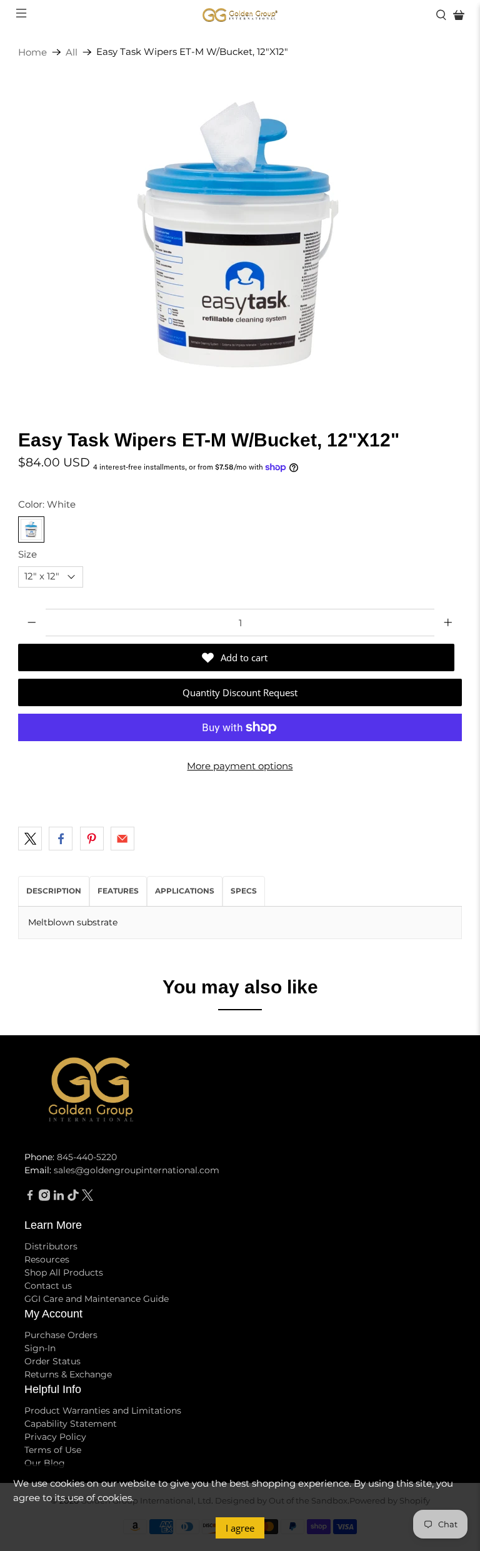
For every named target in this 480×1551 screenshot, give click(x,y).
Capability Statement (70, 1423)
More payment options (239, 766)
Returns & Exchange (68, 1374)
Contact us (48, 1285)
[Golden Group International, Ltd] (240, 15)
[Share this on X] (30, 838)
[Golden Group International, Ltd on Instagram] (44, 1197)
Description (53, 890)
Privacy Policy (55, 1436)
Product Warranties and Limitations (102, 1410)
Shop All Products (63, 1272)
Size (27, 554)
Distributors (51, 1246)
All (72, 52)
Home (32, 52)
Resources (46, 1259)
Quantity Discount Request (240, 692)
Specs (244, 890)
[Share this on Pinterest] (92, 838)
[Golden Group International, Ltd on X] (87, 1197)
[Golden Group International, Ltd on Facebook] (30, 1197)
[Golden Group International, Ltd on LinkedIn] (58, 1197)
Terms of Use (52, 1449)
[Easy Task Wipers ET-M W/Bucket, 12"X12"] (240, 236)
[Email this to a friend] (122, 838)
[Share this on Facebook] (60, 838)
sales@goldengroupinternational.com (136, 1170)
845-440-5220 (87, 1157)
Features (118, 890)
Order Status (52, 1361)
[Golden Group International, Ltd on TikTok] (73, 1197)
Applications (184, 890)
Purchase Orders (61, 1335)
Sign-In (40, 1348)
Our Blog (44, 1463)
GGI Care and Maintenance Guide (96, 1298)
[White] (31, 529)
